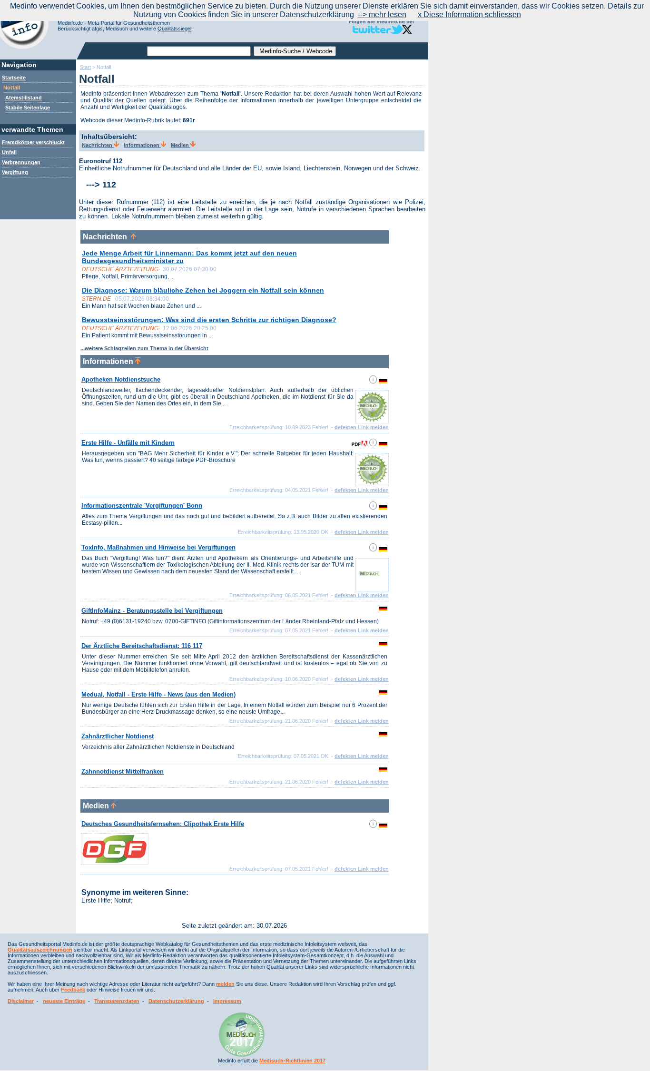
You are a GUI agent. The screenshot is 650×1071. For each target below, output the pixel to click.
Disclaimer (21, 1001)
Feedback (73, 989)
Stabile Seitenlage (27, 107)
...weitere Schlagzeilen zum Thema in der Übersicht (144, 348)
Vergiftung (15, 172)
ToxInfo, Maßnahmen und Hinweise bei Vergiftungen (158, 547)
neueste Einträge (64, 1001)
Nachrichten (98, 145)
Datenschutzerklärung (176, 1001)
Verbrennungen (21, 162)
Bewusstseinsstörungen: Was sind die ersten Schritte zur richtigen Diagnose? (209, 320)
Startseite (14, 77)
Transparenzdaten (116, 1001)
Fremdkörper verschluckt (33, 142)
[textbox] (199, 51)
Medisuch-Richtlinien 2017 (292, 1060)
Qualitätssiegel (174, 28)
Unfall (9, 152)
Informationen (142, 145)
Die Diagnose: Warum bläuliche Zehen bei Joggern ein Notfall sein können (203, 290)
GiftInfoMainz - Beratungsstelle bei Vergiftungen (152, 610)
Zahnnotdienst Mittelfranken (122, 771)
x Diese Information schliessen (469, 14)
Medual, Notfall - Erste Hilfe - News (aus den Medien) (158, 694)
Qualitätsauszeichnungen (40, 950)
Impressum (227, 1001)
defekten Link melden (362, 427)
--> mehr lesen (382, 14)
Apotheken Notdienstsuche (120, 379)
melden (225, 984)
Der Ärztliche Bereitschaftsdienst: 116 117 (141, 645)
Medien (180, 145)
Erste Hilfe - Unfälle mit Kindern (128, 442)
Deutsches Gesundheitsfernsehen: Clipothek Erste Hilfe (162, 823)
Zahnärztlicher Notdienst (117, 736)
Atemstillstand (23, 97)
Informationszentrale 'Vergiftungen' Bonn (141, 505)
